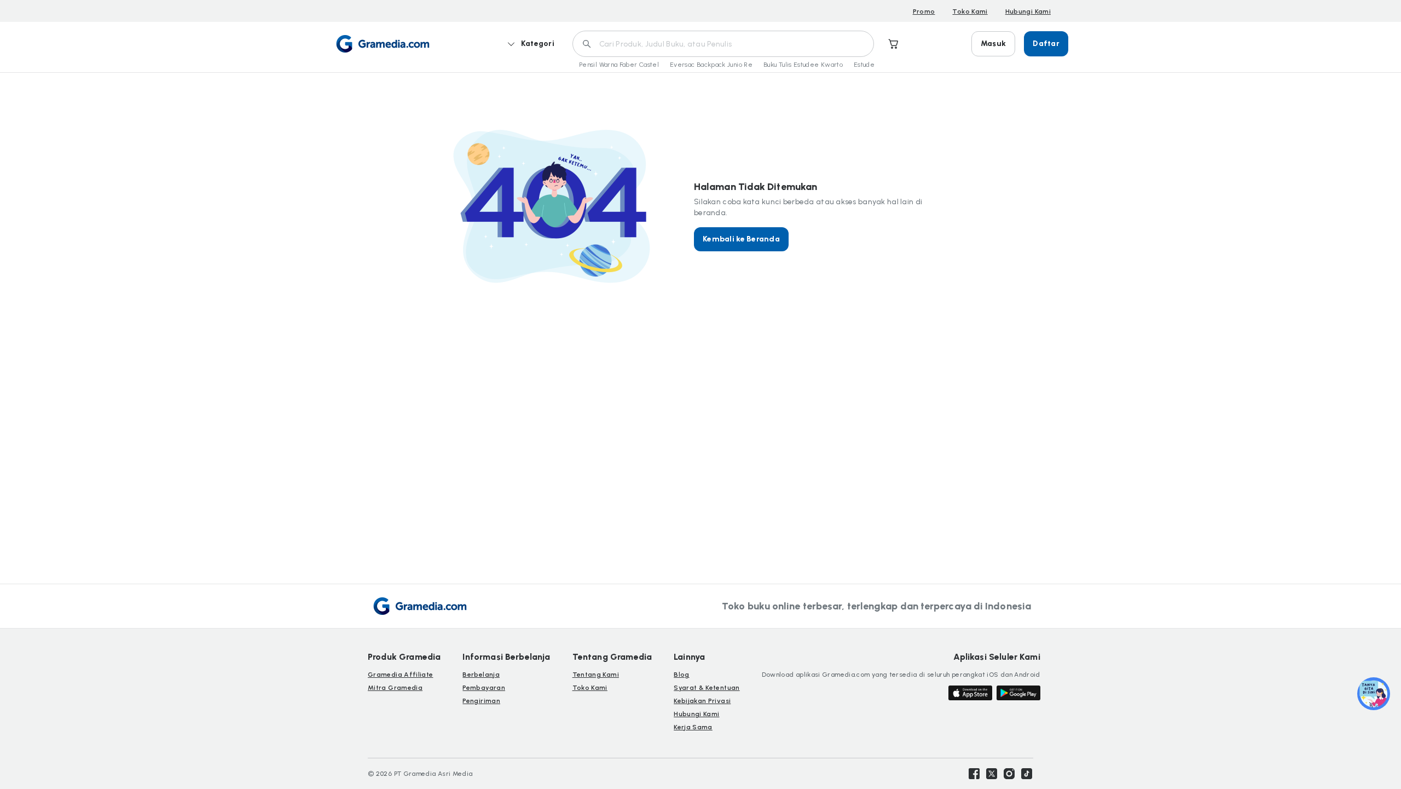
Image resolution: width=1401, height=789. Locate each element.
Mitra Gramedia (395, 688)
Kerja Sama (693, 727)
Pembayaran (483, 688)
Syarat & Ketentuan (706, 688)
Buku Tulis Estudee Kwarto (803, 64)
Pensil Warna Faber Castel (619, 64)
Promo (924, 11)
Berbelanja (481, 674)
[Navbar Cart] (894, 44)
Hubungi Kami (1028, 11)
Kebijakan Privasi (702, 701)
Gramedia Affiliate (400, 674)
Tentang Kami (595, 674)
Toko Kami (969, 11)
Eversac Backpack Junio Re (711, 64)
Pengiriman (481, 701)
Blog (681, 674)
